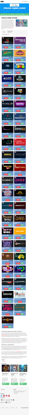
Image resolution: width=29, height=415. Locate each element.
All (1, 14)
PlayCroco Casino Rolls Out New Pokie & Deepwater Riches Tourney (23, 374)
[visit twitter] (1, 396)
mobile (16, 14)
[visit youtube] (9, 396)
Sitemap (17, 407)
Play (10, 47)
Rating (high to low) (6, 34)
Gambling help (3, 397)
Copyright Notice (12, 407)
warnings (23, 14)
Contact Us (3, 389)
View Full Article (4, 384)
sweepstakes (12, 14)
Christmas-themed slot (3, 335)
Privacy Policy (2, 407)
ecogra (20, 14)
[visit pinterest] (4, 396)
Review (6, 47)
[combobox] (11, 32)
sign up (15, 4)
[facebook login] (15, 5)
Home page (4, 361)
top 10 (6, 14)
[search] (22, 1)
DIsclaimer (7, 407)
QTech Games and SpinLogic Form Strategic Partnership (14, 374)
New (3, 14)
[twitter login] (17, 5)
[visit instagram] (6, 396)
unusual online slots (18, 351)
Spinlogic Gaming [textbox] (10, 32)
